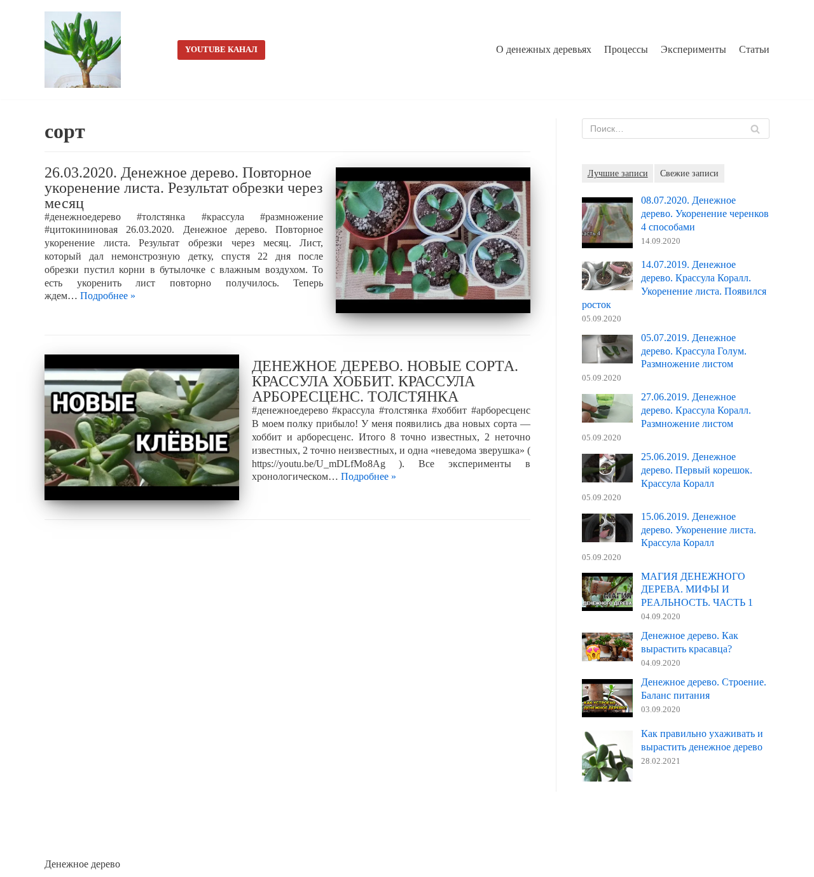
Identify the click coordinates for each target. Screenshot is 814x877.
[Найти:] (675, 128)
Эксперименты (693, 49)
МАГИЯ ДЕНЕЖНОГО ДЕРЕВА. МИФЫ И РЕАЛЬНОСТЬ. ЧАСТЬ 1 (697, 589)
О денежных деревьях (543, 49)
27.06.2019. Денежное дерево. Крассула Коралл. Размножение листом (696, 410)
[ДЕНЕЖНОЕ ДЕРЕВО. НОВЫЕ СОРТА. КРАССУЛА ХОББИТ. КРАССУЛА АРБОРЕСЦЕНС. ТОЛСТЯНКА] (142, 427)
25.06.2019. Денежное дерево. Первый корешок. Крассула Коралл (696, 470)
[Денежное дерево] (86, 49)
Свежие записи (689, 173)
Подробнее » (107, 295)
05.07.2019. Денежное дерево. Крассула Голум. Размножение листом (694, 351)
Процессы (626, 49)
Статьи (754, 49)
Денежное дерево (82, 864)
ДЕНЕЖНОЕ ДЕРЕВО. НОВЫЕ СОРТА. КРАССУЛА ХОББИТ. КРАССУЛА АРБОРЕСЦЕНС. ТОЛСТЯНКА (385, 381)
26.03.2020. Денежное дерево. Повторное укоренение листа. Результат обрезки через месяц (183, 187)
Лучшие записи (618, 173)
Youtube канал (221, 49)
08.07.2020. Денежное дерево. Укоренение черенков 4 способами (705, 213)
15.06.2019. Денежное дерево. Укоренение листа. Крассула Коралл (698, 530)
